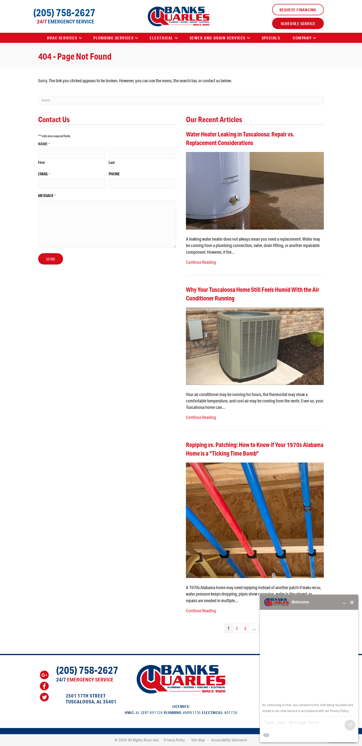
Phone (114, 173)
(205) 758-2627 (64, 12)
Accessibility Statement (229, 740)
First (41, 162)
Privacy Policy (174, 740)
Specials (271, 37)
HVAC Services (62, 37)
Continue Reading (201, 262)
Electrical (161, 37)
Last (112, 162)
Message (47, 195)
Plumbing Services (113, 37)
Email (44, 173)
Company (302, 37)
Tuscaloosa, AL (84, 701)
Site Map (198, 740)
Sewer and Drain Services (218, 37)
